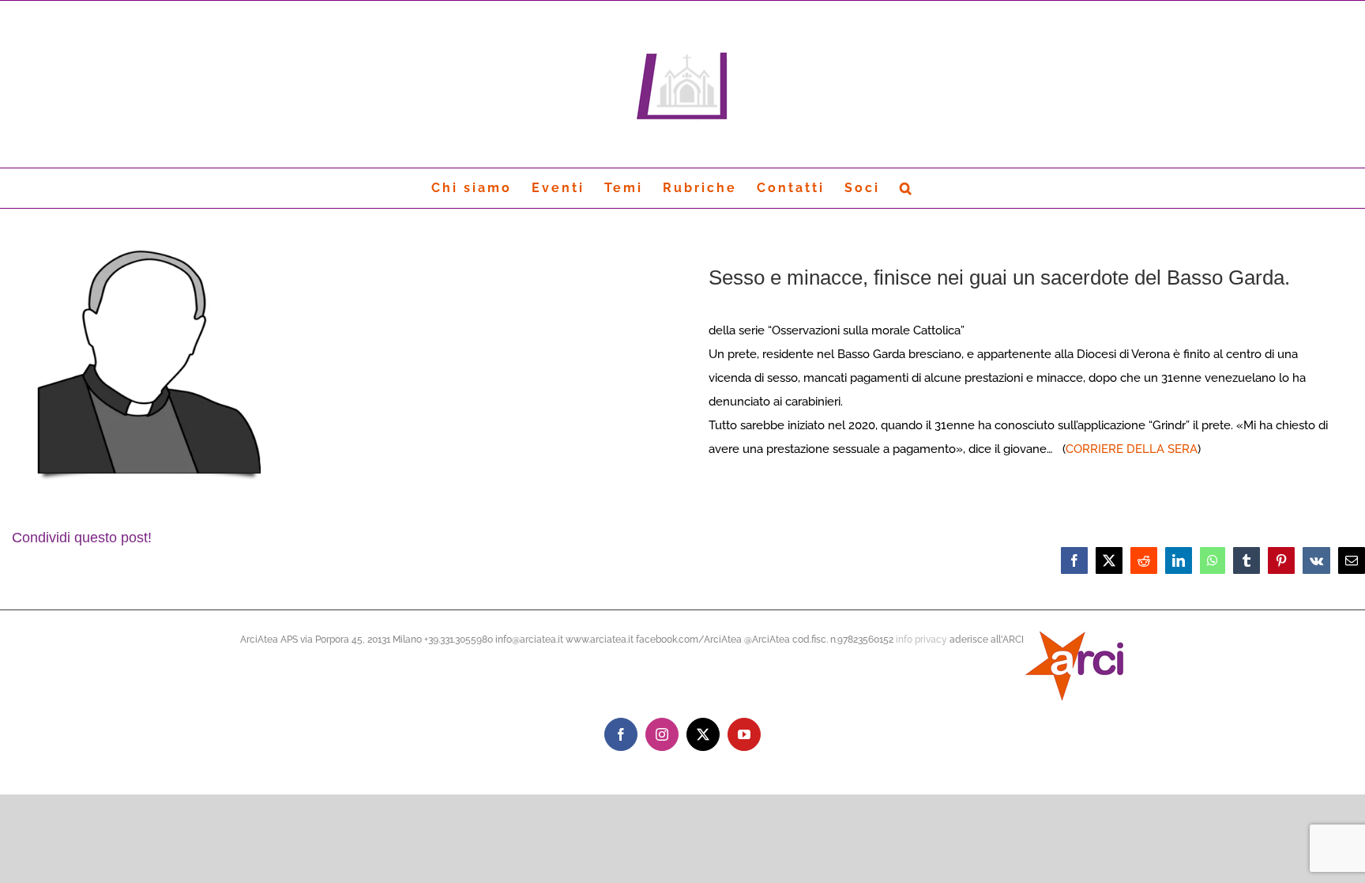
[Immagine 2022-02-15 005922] (149, 242)
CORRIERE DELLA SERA (1132, 449)
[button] (907, 188)
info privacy (921, 639)
